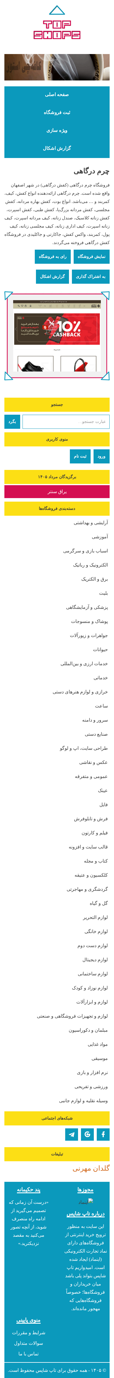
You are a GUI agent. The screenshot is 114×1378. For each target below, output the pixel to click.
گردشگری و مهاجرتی (87, 889)
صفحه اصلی (57, 94)
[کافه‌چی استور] (57, 67)
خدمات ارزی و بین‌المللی (84, 663)
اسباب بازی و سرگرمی (85, 550)
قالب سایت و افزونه (88, 846)
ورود (102, 456)
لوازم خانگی (96, 931)
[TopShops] (57, 23)
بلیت (103, 593)
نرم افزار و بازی (92, 1072)
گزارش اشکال (57, 148)
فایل (103, 804)
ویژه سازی (57, 130)
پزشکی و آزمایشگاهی (87, 607)
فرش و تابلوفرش (91, 818)
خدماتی (101, 677)
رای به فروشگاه (53, 256)
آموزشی (100, 536)
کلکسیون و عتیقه (91, 875)
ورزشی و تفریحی (91, 1086)
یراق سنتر (57, 491)
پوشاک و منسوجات (89, 621)
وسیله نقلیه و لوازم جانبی (83, 1100)
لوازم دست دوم (92, 945)
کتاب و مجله (96, 860)
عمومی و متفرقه (91, 776)
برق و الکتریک (94, 579)
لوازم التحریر (95, 917)
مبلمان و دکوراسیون (88, 1030)
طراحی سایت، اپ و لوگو (84, 748)
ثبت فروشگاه (57, 112)
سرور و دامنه (95, 719)
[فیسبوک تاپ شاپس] (103, 1134)
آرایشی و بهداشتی (91, 522)
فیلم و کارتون (95, 832)
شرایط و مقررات (28, 1332)
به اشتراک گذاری (91, 276)
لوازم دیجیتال (95, 959)
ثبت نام (80, 456)
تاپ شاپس (46, 1370)
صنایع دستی (96, 734)
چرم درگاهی (92, 171)
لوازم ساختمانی (93, 973)
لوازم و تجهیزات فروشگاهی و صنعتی (72, 1016)
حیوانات (100, 649)
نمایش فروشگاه (92, 256)
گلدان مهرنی (91, 1168)
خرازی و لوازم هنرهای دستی (80, 691)
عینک (103, 790)
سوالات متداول (28, 1343)
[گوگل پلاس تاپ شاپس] (87, 1134)
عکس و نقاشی (93, 762)
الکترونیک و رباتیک (90, 564)
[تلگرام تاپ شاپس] (71, 1134)
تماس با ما (28, 1353)
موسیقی (99, 1058)
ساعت (101, 705)
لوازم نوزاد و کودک (90, 987)
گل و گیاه (99, 903)
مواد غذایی (98, 1044)
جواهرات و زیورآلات (89, 635)
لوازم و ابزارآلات (92, 1001)
